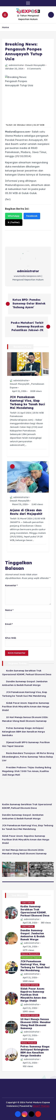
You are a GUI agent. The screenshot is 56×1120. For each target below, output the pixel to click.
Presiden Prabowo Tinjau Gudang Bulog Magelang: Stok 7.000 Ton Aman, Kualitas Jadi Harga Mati (26, 771)
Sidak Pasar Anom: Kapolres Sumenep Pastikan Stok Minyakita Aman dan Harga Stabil (25, 707)
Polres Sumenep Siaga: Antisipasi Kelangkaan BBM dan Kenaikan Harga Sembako (23, 732)
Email (9, 624)
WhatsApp (13, 216)
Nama (9, 610)
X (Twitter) (14, 222)
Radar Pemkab (29, 1043)
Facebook (31, 216)
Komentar (11, 585)
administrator (16, 65)
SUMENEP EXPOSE (30, 985)
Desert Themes (41, 1106)
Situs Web (10, 638)
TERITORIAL (28, 903)
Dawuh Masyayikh (35, 65)
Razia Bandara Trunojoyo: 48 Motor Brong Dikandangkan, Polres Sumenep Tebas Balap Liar (28, 757)
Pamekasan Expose (31, 958)
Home (5, 27)
